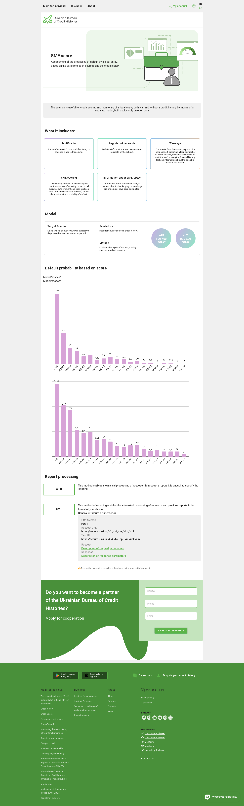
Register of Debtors (50, 798)
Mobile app (46, 784)
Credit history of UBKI (155, 733)
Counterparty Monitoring (52, 753)
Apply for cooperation (171, 631)
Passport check (48, 743)
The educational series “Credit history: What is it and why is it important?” (55, 700)
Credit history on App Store (97, 675)
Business (79, 689)
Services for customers (85, 696)
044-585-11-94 (155, 689)
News (110, 711)
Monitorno (150, 742)
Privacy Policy (147, 697)
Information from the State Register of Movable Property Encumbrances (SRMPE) (55, 762)
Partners (112, 701)
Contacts (112, 706)
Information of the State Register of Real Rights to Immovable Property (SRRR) (54, 775)
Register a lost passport (52, 738)
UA (201, 4)
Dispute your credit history (179, 675)
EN (200, 7)
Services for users (82, 701)
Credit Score (46, 714)
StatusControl (47, 724)
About (111, 689)
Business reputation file (52, 748)
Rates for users (81, 715)
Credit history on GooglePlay (68, 675)
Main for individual (52, 689)
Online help (145, 675)
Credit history (47, 709)
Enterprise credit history (52, 719)
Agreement (146, 702)
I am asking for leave (154, 750)
